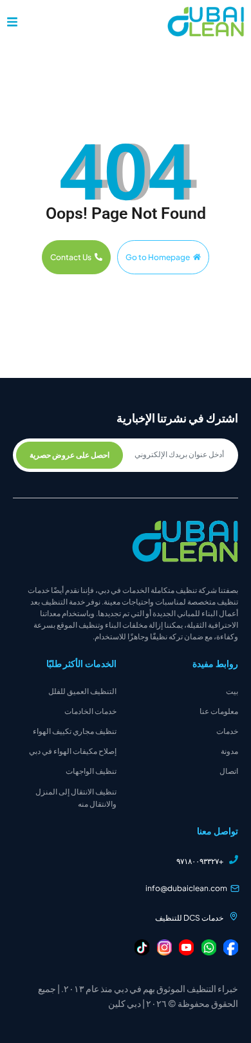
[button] (12, 22)
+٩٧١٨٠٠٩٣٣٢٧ (199, 861)
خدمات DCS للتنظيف (189, 918)
